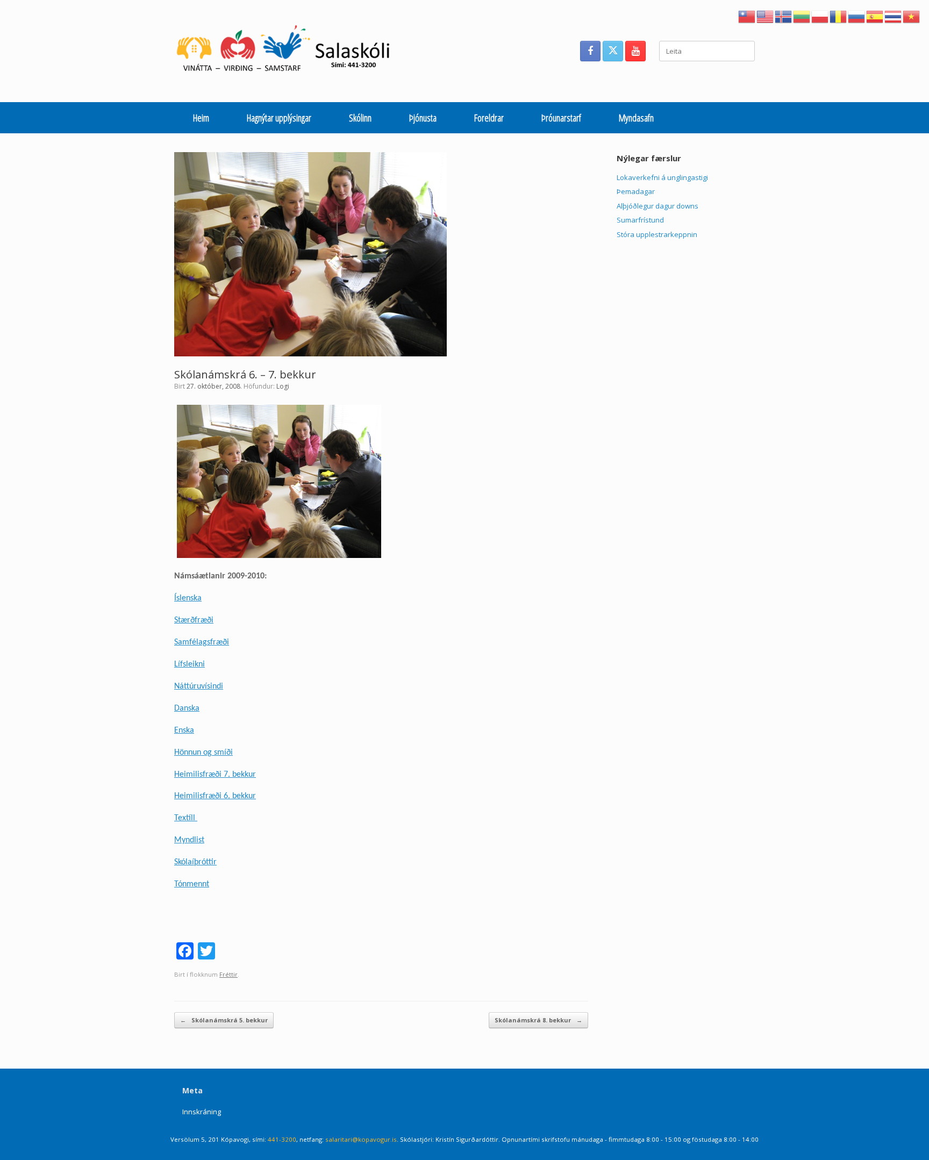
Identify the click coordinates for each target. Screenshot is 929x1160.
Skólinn (360, 117)
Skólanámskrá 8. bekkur (538, 1020)
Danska (186, 708)
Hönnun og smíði (203, 752)
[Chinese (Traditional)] (747, 15)
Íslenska (188, 598)
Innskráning (201, 1111)
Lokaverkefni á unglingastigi (662, 177)
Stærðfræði (193, 620)
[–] (289, 51)
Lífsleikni (189, 664)
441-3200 (282, 1139)
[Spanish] (875, 15)
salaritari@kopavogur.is (361, 1139)
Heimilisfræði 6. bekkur (215, 796)
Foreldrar (489, 117)
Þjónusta (423, 117)
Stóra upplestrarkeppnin (657, 234)
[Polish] (820, 15)
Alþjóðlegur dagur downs (657, 206)
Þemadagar (636, 191)
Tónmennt (191, 884)
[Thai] (893, 15)
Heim (201, 117)
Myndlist (189, 840)
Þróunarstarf (561, 117)
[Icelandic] (784, 15)
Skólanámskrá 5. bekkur (224, 1020)
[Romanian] (839, 15)
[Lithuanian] (802, 15)
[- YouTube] (635, 51)
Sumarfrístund (640, 220)
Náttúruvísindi (198, 686)
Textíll (185, 818)
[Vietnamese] (912, 15)
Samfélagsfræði (201, 642)
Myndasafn (636, 117)
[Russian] (857, 15)
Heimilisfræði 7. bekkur (215, 774)
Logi (282, 386)
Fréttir (228, 974)
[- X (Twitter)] (613, 51)
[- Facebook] (590, 51)
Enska (184, 730)
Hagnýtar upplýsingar (279, 117)
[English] (765, 15)
